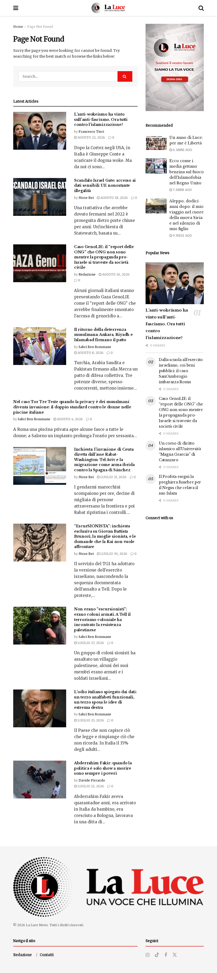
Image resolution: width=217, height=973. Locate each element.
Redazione (87, 274)
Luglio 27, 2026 (90, 643)
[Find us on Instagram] (148, 955)
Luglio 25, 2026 (90, 720)
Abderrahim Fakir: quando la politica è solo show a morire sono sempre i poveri (103, 768)
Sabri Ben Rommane (95, 347)
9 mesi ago (182, 235)
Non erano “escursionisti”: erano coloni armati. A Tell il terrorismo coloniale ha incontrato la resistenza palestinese (102, 619)
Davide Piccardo (92, 780)
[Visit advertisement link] (175, 67)
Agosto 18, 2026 (114, 198)
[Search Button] (201, 8)
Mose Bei (86, 198)
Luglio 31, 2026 (113, 477)
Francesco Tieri (91, 132)
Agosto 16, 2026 (115, 274)
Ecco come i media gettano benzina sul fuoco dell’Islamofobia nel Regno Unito (186, 171)
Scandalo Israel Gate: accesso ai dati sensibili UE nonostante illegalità (105, 185)
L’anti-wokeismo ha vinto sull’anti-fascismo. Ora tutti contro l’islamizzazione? (101, 119)
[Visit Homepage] (108, 8)
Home (18, 27)
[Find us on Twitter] (174, 955)
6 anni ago (182, 150)
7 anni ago (182, 190)
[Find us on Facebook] (165, 955)
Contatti (47, 955)
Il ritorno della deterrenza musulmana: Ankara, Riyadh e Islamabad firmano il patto (103, 334)
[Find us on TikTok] (157, 955)
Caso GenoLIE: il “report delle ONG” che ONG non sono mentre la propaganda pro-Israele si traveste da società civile (104, 257)
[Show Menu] (15, 8)
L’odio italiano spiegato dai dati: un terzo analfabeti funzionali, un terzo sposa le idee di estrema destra (105, 699)
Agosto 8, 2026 (90, 353)
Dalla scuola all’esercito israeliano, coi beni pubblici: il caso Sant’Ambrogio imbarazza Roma (181, 370)
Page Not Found (40, 27)
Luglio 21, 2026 (90, 786)
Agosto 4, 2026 (69, 419)
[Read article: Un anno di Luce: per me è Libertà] (156, 142)
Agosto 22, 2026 (91, 137)
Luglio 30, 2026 (113, 554)
